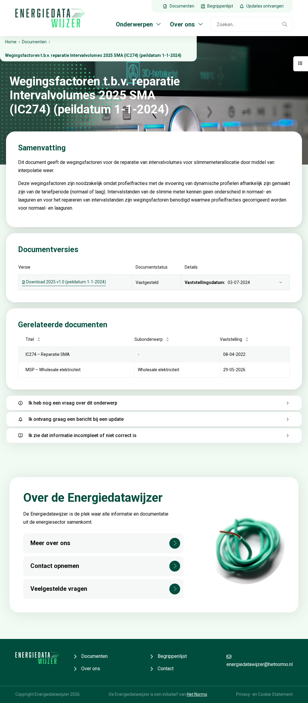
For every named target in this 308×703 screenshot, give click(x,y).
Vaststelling (231, 339)
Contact (166, 668)
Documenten (94, 656)
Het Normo (197, 694)
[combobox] (244, 24)
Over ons (90, 668)
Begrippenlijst (172, 656)
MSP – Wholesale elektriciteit (53, 369)
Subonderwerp (148, 339)
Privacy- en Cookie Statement (264, 694)
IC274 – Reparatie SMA (48, 354)
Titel (30, 339)
